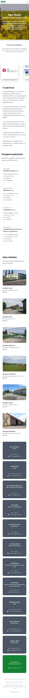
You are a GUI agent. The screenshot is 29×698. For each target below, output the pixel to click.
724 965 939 (15, 531)
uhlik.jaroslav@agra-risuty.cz (15, 533)
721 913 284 (15, 551)
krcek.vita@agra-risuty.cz (16, 495)
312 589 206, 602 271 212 (16, 628)
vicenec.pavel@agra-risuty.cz (16, 553)
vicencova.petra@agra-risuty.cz (15, 630)
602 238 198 (15, 454)
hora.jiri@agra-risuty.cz (15, 592)
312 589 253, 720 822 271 (16, 648)
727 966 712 (15, 570)
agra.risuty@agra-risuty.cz (11, 174)
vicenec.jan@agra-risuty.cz (15, 456)
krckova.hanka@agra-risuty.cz (16, 475)
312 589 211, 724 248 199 (16, 473)
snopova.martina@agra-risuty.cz (15, 611)
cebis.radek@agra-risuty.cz (15, 514)
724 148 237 (15, 512)
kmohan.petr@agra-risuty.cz (15, 572)
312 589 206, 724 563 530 (15, 609)
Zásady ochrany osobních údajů (14, 682)
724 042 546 (15, 493)
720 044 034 (15, 590)
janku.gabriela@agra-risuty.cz (15, 650)
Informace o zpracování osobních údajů (14, 679)
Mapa (5, 292)
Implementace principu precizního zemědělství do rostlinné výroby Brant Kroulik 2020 (14, 686)
